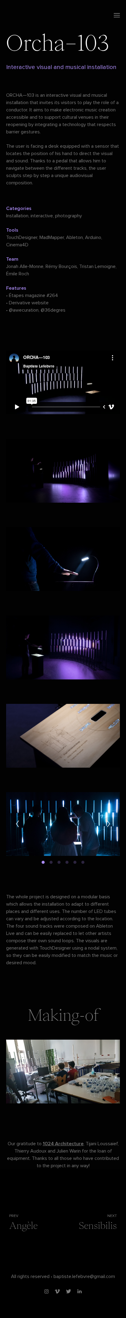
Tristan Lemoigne (97, 266)
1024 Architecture (63, 1143)
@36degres (53, 310)
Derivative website (29, 302)
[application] (63, 1071)
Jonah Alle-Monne (24, 266)
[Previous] (17, 824)
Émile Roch (17, 273)
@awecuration (24, 310)
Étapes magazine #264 (33, 295)
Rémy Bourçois (61, 266)
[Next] (108, 824)
